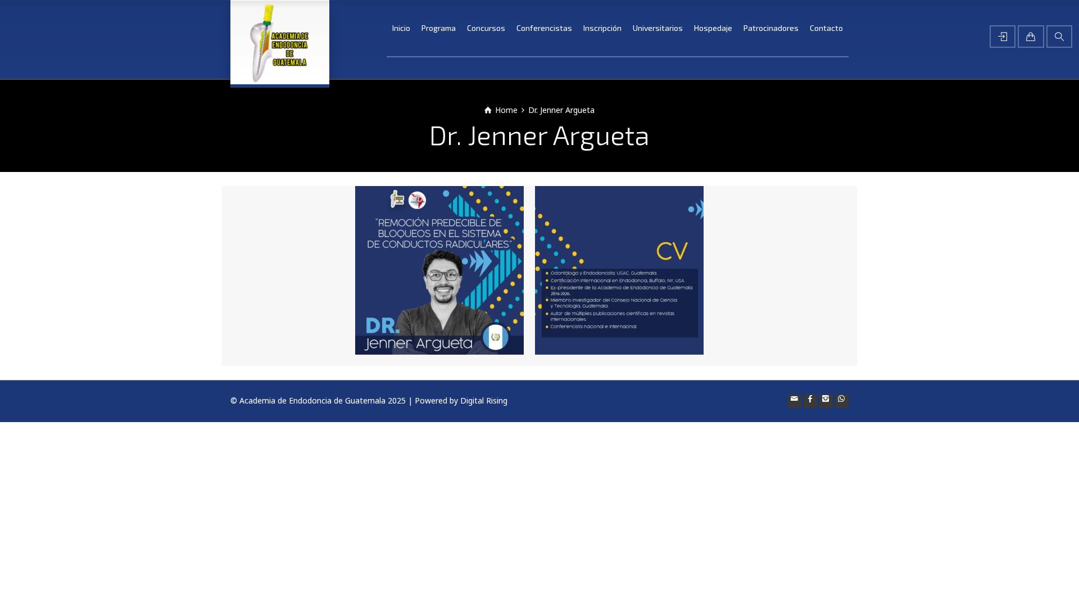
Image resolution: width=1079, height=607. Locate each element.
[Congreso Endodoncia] (279, 42)
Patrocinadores (771, 28)
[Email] (794, 401)
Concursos (486, 28)
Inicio (401, 28)
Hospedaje (713, 28)
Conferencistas (544, 28)
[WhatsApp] (842, 401)
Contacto (826, 28)
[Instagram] (826, 401)
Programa (438, 28)
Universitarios (658, 28)
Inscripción (602, 28)
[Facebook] (810, 401)
